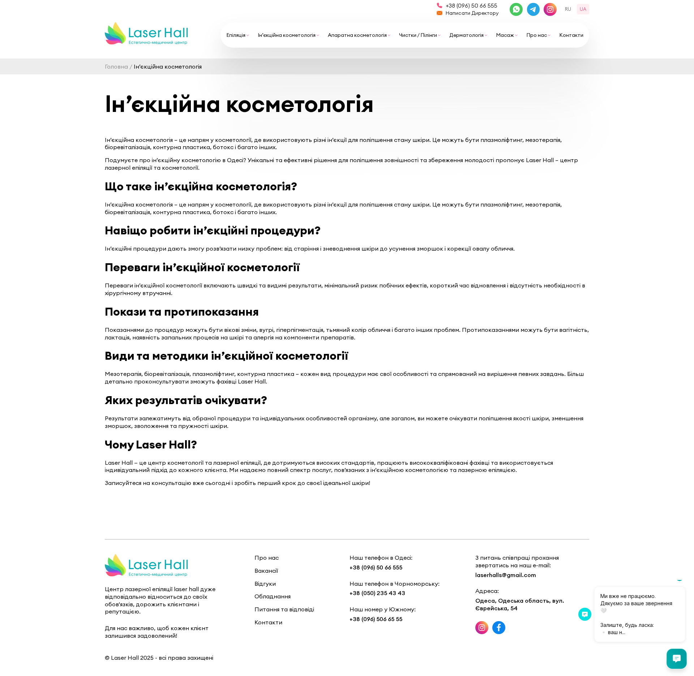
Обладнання (272, 596)
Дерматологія (466, 35)
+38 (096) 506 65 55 (376, 619)
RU (568, 9)
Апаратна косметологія (357, 35)
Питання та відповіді (284, 609)
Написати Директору (472, 13)
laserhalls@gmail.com (505, 574)
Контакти (571, 35)
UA (583, 9)
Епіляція (235, 35)
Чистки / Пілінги (418, 35)
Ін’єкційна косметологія (287, 35)
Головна (116, 66)
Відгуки (265, 583)
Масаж (505, 35)
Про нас (536, 35)
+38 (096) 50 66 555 (471, 5)
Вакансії (266, 570)
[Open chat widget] (677, 659)
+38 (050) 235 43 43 (377, 593)
